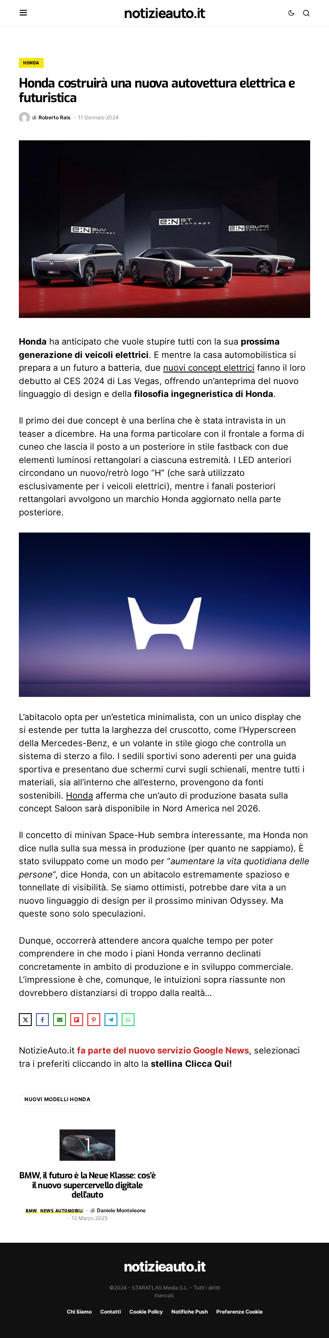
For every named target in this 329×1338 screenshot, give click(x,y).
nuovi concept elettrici (208, 367)
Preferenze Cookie (239, 1311)
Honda (31, 63)
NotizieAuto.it (164, 12)
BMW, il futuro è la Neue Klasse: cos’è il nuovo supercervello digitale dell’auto (87, 1185)
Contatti (110, 1311)
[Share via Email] (59, 1019)
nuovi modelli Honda (57, 1099)
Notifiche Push (189, 1311)
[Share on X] (25, 1019)
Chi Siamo (79, 1311)
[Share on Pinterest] (93, 1019)
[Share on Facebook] (42, 1019)
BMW (31, 1211)
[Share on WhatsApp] (128, 1019)
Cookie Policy (146, 1311)
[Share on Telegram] (111, 1019)
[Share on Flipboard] (76, 1019)
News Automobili (61, 1211)
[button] (23, 13)
